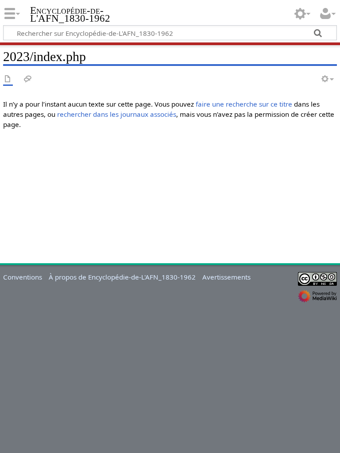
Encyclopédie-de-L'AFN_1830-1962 (70, 15)
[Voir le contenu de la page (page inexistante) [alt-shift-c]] (8, 79)
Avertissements (226, 277)
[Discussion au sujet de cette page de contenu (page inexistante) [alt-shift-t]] (28, 79)
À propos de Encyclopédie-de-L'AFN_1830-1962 (122, 277)
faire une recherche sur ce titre (244, 104)
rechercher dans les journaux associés (116, 114)
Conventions (22, 277)
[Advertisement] (170, 198)
